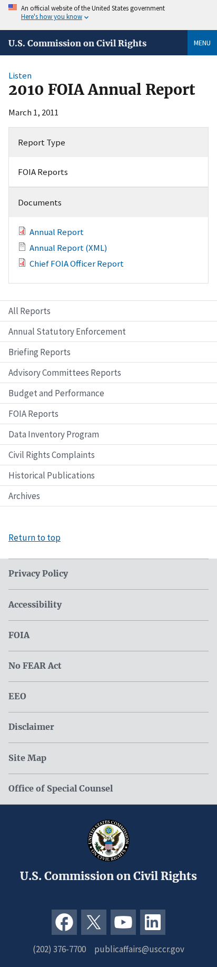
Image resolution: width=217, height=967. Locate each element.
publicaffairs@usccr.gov (139, 949)
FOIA (18, 635)
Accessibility (35, 605)
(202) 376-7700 (59, 949)
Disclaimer (31, 727)
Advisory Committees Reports (64, 372)
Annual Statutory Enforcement (67, 331)
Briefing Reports (39, 352)
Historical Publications (51, 475)
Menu (202, 42)
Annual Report (56, 232)
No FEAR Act (35, 666)
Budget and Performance (56, 393)
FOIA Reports (33, 413)
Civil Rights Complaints (51, 455)
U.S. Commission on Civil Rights (77, 43)
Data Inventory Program (53, 434)
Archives (24, 496)
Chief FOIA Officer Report (76, 263)
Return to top (34, 537)
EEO (17, 696)
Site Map (27, 758)
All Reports (29, 311)
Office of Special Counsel (60, 789)
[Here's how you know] (108, 15)
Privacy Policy (38, 574)
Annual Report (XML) (68, 247)
